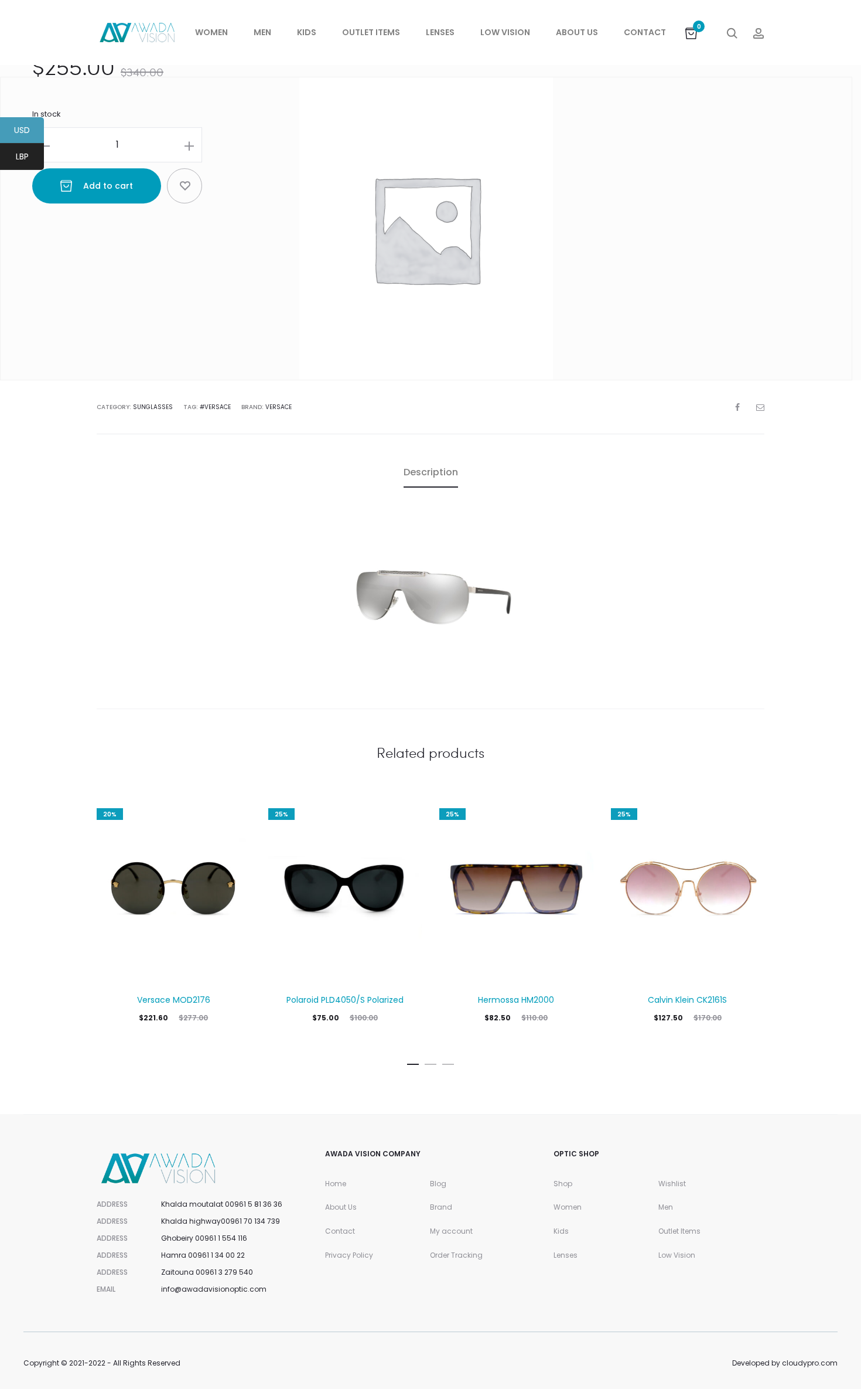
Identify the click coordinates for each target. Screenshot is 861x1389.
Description (431, 472)
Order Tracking (456, 1255)
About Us (577, 32)
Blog (438, 1184)
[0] (691, 32)
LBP (30, 158)
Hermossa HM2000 (516, 1000)
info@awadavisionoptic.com (213, 1289)
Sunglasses (153, 407)
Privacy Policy (349, 1255)
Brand (441, 1207)
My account (451, 1231)
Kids (306, 32)
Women (211, 32)
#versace (215, 407)
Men (262, 32)
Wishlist (672, 1184)
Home (335, 1184)
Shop (563, 1184)
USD (29, 131)
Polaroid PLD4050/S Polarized (345, 1000)
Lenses (440, 32)
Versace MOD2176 (173, 1000)
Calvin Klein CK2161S (687, 1000)
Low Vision (505, 32)
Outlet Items (371, 32)
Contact (645, 32)
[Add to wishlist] (184, 186)
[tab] (431, 472)
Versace (278, 407)
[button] (413, 1062)
